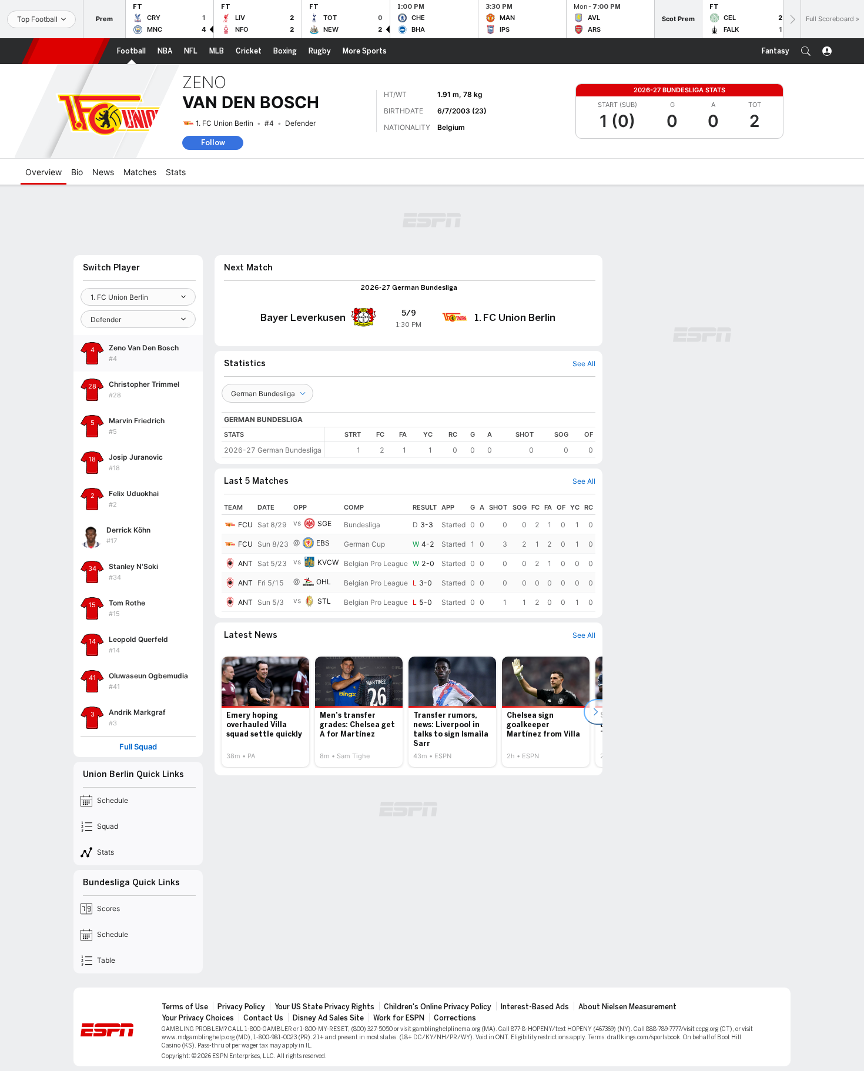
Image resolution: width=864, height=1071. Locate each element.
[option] (265, 712)
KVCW (328, 562)
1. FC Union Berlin (224, 123)
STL (324, 601)
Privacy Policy (241, 1007)
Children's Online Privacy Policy (437, 1007)
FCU (245, 524)
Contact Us (263, 1018)
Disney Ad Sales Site (328, 1018)
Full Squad (138, 746)
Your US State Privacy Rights (324, 1007)
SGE (324, 523)
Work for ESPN (398, 1018)
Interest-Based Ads (535, 1007)
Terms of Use (185, 1007)
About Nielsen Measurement (627, 1007)
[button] (806, 51)
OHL (323, 581)
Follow (213, 142)
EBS (323, 542)
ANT (245, 563)
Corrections (455, 1018)
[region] (459, 442)
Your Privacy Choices (198, 1018)
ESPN (66, 51)
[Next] (792, 19)
